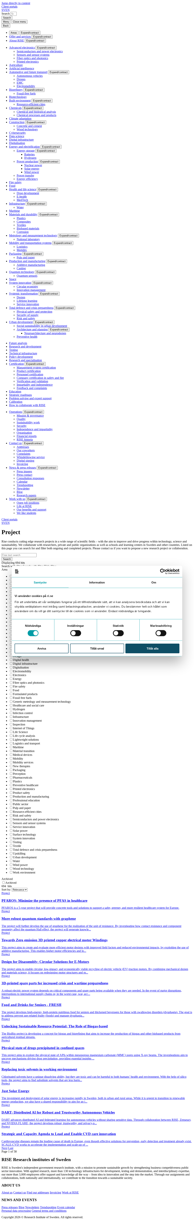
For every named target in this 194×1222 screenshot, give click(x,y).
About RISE (16, 40)
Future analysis (18, 343)
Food (12, 185)
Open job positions (28, 502)
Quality (21, 419)
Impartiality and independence (35, 384)
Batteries (29, 154)
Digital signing (25, 460)
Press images (24, 471)
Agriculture (16, 65)
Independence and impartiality (35, 429)
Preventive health (27, 336)
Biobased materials (28, 228)
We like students (26, 513)
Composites (24, 221)
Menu (6, 21)
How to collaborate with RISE (27, 405)
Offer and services (20, 36)
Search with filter (12, 566)
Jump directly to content (16, 3)
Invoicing (22, 464)
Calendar (22, 481)
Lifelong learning (27, 300)
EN (7, 10)
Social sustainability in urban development (42, 325)
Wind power (31, 172)
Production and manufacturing (27, 261)
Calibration (15, 401)
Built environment (20, 100)
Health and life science (22, 189)
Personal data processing (16, 1210)
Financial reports (27, 436)
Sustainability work (28, 422)
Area (4, 569)
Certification (16, 363)
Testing (13, 350)
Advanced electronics (22, 47)
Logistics (22, 246)
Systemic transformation (23, 293)
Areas (14, 32)
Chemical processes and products (36, 115)
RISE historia (25, 439)
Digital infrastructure (21, 139)
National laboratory (28, 239)
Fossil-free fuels (26, 93)
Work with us (17, 499)
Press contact (24, 474)
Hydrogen (30, 157)
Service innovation (28, 304)
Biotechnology (18, 97)
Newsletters (32, 1207)
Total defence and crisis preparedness (31, 307)
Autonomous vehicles (30, 75)
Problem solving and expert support (30, 398)
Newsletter (23, 488)
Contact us (15, 443)
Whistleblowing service (31, 457)
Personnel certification (30, 374)
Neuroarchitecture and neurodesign (45, 333)
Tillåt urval (97, 648)
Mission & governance (30, 415)
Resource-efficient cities (31, 104)
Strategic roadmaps (20, 395)
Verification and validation (32, 381)
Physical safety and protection (34, 311)
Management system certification (36, 367)
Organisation (24, 432)
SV (3, 10)
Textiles (21, 225)
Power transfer (25, 175)
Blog (20, 492)
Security (22, 425)
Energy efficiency (27, 179)
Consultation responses (30, 478)
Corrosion (23, 231)
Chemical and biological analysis (36, 111)
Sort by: (7, 889)
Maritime (14, 210)
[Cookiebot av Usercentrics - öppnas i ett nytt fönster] (162, 571)
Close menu (19, 21)
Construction (16, 122)
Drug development (28, 193)
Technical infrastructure (23, 353)
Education (15, 391)
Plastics (21, 218)
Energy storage (26, 150)
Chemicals (15, 108)
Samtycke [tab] (40, 582)
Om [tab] (153, 582)
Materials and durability (23, 214)
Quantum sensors (27, 275)
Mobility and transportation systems (30, 242)
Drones (21, 79)
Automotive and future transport (28, 72)
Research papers (26, 495)
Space (12, 279)
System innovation (20, 282)
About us (7, 1192)
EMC (20, 82)
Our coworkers (26, 450)
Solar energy (31, 168)
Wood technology (27, 129)
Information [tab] (97, 582)
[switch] (75, 633)
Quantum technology (21, 272)
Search (6, 13)
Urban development (21, 322)
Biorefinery (16, 89)
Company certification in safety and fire (40, 377)
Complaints (23, 453)
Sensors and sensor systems (33, 54)
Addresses (23, 447)
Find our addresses (38, 1192)
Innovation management (31, 290)
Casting (21, 268)
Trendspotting (25, 485)
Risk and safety (26, 318)
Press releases (10, 1207)
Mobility (22, 250)
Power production (27, 161)
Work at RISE (70, 1192)
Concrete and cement (29, 126)
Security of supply (27, 315)
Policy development (21, 356)
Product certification (29, 371)
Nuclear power (33, 165)
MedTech (22, 200)
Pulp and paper (26, 257)
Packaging (15, 253)
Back (6, 25)
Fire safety (15, 182)
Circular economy (27, 286)
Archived (7, 879)
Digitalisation (17, 143)
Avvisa (41, 648)
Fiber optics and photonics (32, 58)
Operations (15, 411)
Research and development (25, 346)
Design (21, 297)
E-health (22, 196)
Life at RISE (24, 506)
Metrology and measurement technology (33, 235)
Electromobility (26, 86)
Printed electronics (28, 61)
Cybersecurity (17, 132)
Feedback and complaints (32, 388)
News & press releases (22, 467)
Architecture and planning (32, 329)
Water (20, 207)
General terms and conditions (49, 1210)
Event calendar (66, 1207)
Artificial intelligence (21, 68)
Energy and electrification (24, 146)
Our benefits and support (31, 509)
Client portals (9, 6)
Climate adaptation (20, 118)
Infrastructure (17, 203)
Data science (16, 136)
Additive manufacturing (31, 264)
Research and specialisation (25, 360)
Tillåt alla (152, 648)
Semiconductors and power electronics (40, 51)
